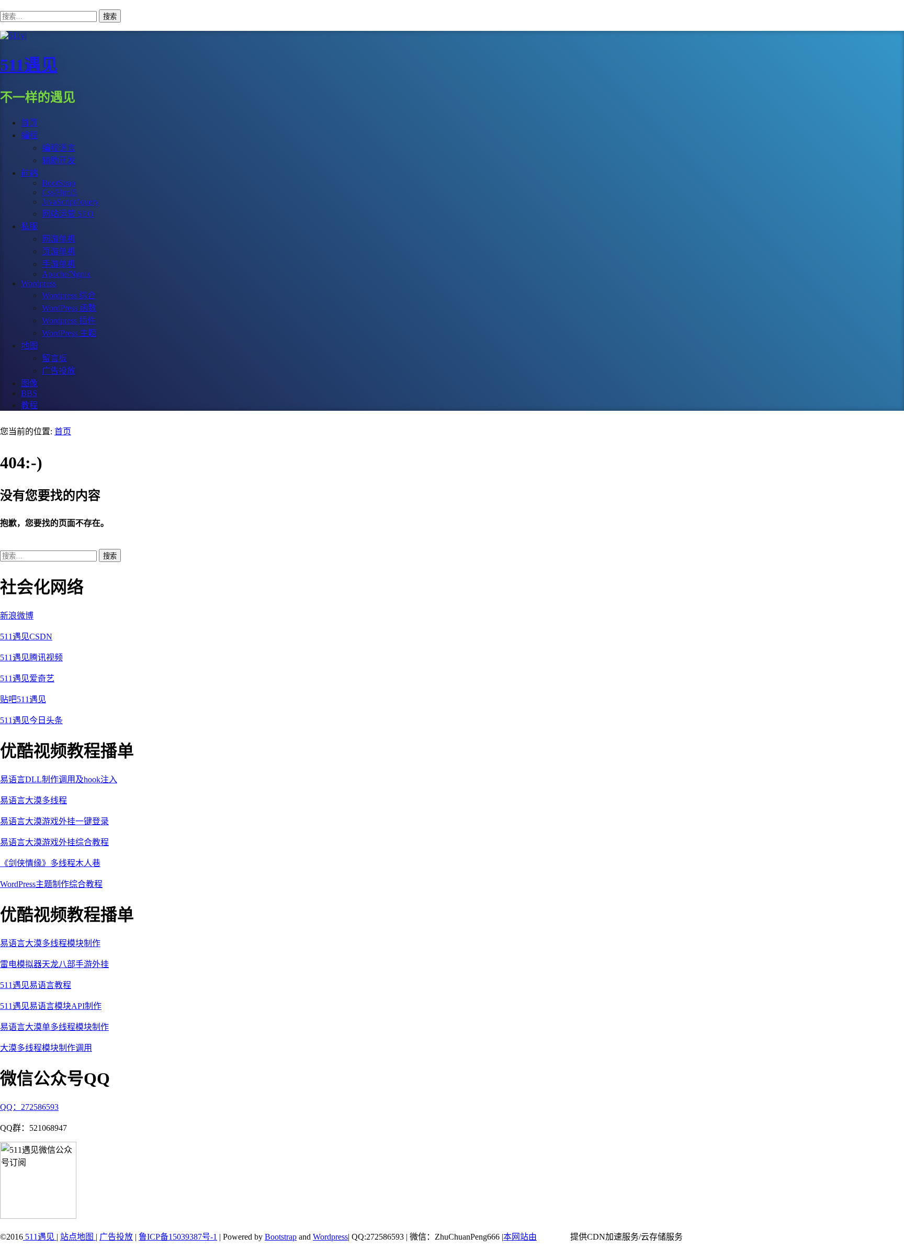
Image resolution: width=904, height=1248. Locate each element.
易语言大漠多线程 (33, 800)
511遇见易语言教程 (35, 985)
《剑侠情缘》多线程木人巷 (50, 863)
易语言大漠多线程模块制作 (50, 943)
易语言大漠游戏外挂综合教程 (54, 842)
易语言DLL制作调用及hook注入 (58, 779)
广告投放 (116, 1236)
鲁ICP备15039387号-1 (178, 1236)
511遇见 (29, 64)
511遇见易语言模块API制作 (50, 1006)
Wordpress (330, 1236)
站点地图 (78, 1236)
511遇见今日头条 (31, 720)
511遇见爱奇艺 (27, 678)
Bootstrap (281, 1236)
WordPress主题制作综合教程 (51, 884)
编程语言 (58, 147)
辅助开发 (58, 160)
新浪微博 (16, 615)
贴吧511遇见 (23, 699)
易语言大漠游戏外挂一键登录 (54, 821)
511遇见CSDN (26, 636)
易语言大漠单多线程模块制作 (54, 1026)
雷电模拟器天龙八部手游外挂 (54, 964)
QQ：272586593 (29, 1107)
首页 (62, 431)
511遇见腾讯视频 (31, 657)
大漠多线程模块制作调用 (46, 1047)
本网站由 (520, 1236)
